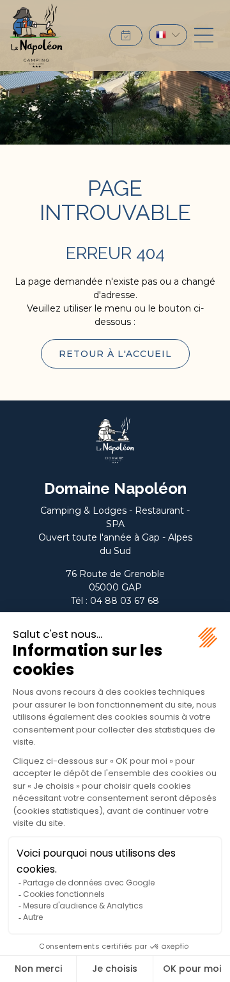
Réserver (125, 35)
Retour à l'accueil (115, 354)
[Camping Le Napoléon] (36, 35)
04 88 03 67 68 (124, 600)
